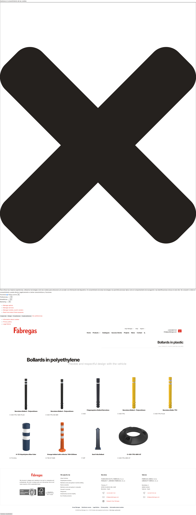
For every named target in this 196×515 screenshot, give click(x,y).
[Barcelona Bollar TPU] (170, 396)
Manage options (8, 305)
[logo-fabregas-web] (25, 328)
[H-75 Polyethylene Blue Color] (26, 439)
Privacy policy (7, 322)
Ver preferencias (16, 316)
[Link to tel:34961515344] (144, 493)
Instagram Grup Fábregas (112, 501)
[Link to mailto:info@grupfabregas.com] (103, 497)
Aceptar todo (3, 316)
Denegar (10, 316)
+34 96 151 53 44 (151, 493)
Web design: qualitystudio (114, 510)
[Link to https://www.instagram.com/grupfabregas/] (103, 501)
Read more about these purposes (13, 312)
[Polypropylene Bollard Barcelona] (98, 396)
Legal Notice (7, 324)
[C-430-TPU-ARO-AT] (134, 439)
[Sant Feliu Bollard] (98, 439)
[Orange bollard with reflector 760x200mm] (62, 439)
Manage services (8, 307)
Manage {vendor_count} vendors (13, 310)
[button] (98, 145)
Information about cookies (11, 319)
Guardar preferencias (26, 316)
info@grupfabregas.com (170, 332)
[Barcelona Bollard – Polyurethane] (26, 396)
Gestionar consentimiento (6, 513)
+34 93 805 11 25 (172, 330)
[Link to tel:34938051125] (103, 493)
